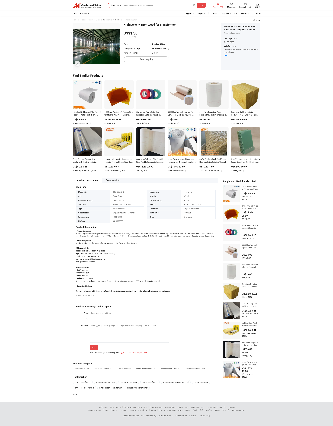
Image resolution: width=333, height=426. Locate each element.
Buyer (200, 13)
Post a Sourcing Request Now (134, 352)
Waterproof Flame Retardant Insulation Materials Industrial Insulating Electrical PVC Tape (250, 226)
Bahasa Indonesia (238, 410)
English (105, 410)
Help (214, 13)
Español (114, 410)
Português (123, 410)
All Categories (81, 13)
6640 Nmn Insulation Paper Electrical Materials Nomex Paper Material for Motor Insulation (250, 265)
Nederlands (171, 410)
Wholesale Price (170, 407)
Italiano (153, 410)
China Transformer (150, 382)
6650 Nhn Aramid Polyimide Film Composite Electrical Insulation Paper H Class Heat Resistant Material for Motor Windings (250, 246)
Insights (232, 407)
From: (86, 313)
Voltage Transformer (128, 382)
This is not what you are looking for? (104, 352)
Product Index (211, 407)
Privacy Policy (205, 416)
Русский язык (143, 410)
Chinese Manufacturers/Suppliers (135, 407)
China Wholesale (156, 407)
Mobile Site (223, 407)
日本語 (195, 410)
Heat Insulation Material (169, 368)
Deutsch (162, 410)
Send (94, 347)
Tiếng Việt (226, 410)
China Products (115, 407)
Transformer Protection (105, 382)
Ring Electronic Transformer (110, 388)
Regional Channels (197, 407)
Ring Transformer (201, 382)
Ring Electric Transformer (137, 388)
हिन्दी (201, 410)
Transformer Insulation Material (175, 382)
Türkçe (217, 410)
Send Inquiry (146, 59)
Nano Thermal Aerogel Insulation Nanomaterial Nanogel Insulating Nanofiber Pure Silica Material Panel (250, 363)
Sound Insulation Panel (145, 368)
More (226, 55)
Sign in (257, 7)
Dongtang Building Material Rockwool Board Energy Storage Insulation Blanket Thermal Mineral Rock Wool (250, 285)
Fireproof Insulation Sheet (195, 368)
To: (87, 319)
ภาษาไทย (209, 410)
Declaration (193, 416)
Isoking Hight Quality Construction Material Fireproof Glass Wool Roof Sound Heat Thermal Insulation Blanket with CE (250, 324)
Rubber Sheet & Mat (81, 368)
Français (133, 410)
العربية (180, 410)
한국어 (187, 410)
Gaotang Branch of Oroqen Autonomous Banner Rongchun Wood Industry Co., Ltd (240, 29)
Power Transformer (83, 382)
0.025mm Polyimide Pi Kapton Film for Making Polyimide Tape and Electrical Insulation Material (250, 207)
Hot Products (102, 407)
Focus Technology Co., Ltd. (149, 416)
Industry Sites (183, 407)
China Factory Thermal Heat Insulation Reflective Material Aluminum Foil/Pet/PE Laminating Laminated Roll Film (250, 304)
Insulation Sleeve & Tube (103, 368)
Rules (258, 13)
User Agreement (181, 416)
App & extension (228, 13)
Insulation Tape (125, 368)
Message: (84, 325)
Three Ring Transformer (84, 388)
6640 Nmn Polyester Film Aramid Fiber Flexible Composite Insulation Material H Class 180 (250, 344)
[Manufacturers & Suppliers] (87, 5)
